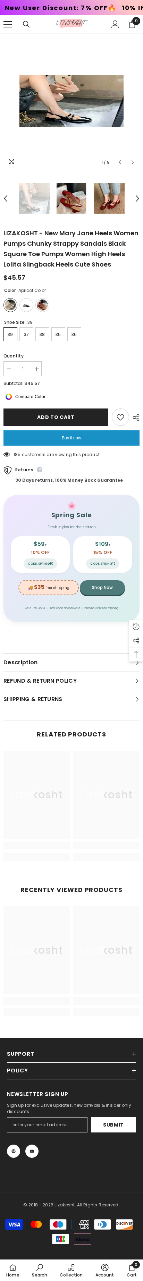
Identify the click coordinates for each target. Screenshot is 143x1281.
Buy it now (71, 438)
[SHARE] (134, 417)
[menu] (7, 24)
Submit (113, 1124)
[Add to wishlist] (120, 417)
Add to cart (56, 417)
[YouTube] (32, 1151)
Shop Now (102, 587)
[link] (36, 845)
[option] (71, 101)
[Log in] (115, 24)
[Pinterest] (13, 1151)
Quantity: (14, 356)
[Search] (26, 24)
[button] (120, 162)
